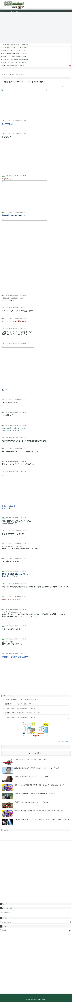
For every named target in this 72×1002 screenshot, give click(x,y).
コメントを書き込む (36, 753)
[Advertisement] (36, 28)
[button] (68, 912)
